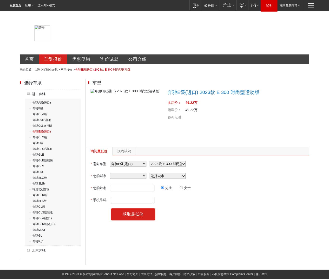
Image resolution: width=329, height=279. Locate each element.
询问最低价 (99, 151)
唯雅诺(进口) (41, 189)
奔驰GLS (38, 166)
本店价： (174, 103)
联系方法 (146, 274)
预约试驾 (124, 151)
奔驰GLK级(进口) (44, 224)
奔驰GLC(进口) (42, 149)
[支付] (242, 5)
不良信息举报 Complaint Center (232, 274)
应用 (28, 5)
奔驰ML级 (39, 230)
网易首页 (15, 5)
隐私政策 (189, 274)
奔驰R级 (38, 241)
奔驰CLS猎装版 (43, 212)
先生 (168, 188)
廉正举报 (261, 274)
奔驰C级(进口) (42, 120)
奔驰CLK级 (40, 195)
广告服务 (203, 274)
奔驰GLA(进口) (42, 218)
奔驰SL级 (39, 183)
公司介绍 (137, 59)
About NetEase (114, 274)
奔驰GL (37, 235)
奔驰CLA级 (40, 114)
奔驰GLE (38, 154)
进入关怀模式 (46, 5)
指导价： (174, 110)
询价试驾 (109, 59)
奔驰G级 (38, 172)
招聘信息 (161, 274)
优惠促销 (81, 59)
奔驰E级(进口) (42, 131)
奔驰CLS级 (40, 137)
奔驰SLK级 (40, 201)
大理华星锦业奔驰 (46, 69)
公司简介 (132, 274)
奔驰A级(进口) (42, 102)
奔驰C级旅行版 (42, 125)
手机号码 (98, 200)
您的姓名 (98, 188)
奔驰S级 (38, 143)
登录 (269, 5)
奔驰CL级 (39, 206)
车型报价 (53, 59)
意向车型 (98, 164)
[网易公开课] (210, 5)
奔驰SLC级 (40, 177)
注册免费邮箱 (288, 5)
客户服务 (175, 274)
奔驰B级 (38, 108)
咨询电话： (176, 117)
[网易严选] (227, 5)
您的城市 (98, 176)
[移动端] (195, 5)
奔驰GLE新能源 (43, 160)
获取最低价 (133, 214)
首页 (29, 59)
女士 (187, 188)
